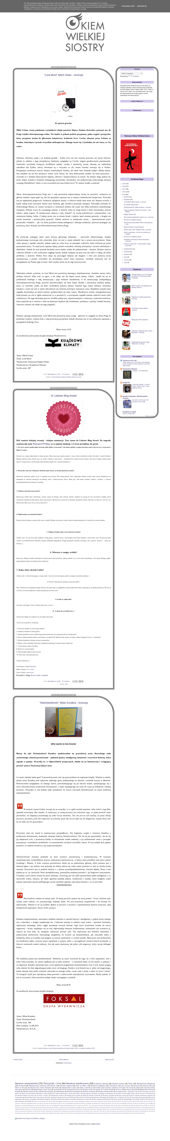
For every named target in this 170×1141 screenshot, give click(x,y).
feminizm (136, 1086)
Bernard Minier (29, 1097)
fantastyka (70, 1089)
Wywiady (69, 1095)
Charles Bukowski (45, 1088)
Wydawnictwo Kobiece (57, 1095)
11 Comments (66, 1045)
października (128, 249)
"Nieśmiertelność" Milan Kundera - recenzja (63, 702)
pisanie (114, 1111)
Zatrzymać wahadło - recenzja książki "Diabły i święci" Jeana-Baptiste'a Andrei (141, 386)
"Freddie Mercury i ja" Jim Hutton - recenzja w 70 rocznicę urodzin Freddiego (142, 276)
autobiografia (60, 1091)
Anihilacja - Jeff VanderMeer (140, 370)
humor (28, 1107)
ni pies (101, 1111)
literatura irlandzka (55, 1093)
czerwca (127, 260)
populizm (129, 1111)
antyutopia (50, 1091)
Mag (60, 1097)
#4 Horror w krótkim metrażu (132, 220)
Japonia (126, 1101)
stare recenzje (125, 1086)
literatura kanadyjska (73, 1091)
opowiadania (113, 1086)
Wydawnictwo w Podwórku (116, 1097)
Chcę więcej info (128, 6)
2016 (124, 192)
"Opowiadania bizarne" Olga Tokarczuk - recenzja (140, 343)
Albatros (111, 1093)
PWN (71, 1097)
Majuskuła (32, 666)
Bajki (54, 1101)
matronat (88, 1111)
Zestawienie (69, 1105)
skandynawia (32, 1088)
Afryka (35, 1101)
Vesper (32, 1095)
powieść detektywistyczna (141, 1111)
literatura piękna (66, 1086)
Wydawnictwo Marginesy (146, 1084)
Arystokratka (43, 1101)
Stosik (57, 1088)
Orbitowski (70, 1103)
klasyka (41, 1107)
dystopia (140, 1097)
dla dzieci (118, 1105)
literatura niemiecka (89, 1091)
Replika (90, 1103)
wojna (132, 1113)
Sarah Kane (111, 1103)
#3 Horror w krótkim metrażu (132, 237)
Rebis (130, 1084)
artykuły (138, 1088)
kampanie (34, 1107)
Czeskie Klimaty (55, 377)
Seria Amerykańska (122, 1103)
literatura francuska (29, 1091)
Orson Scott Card (143, 1093)
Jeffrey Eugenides (51, 1097)
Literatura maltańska (20, 1103)
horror (78, 1089)
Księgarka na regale (129, 412)
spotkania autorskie (110, 1113)
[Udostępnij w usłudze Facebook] (80, 374)
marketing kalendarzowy (76, 1111)
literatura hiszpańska (70, 1099)
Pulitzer (78, 1097)
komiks (47, 1107)
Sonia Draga (85, 1097)
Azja (49, 1101)
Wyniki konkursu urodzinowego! (134, 227)
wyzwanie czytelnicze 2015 (87, 1048)
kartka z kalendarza (86, 1088)
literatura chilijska (87, 1107)
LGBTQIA (41, 1091)
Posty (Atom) (67, 1063)
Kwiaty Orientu (144, 1101)
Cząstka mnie (29, 672)
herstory (22, 1107)
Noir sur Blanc (81, 1086)
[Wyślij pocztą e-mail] (73, 374)
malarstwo (56, 1111)
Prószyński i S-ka (52, 1083)
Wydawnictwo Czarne (69, 1088)
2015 (124, 194)
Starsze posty (109, 1059)
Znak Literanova (79, 1105)
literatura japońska (147, 1095)
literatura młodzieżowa (70, 1109)
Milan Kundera (70, 1048)
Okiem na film (19, 1088)
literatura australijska (31, 1099)
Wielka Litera (25, 1093)
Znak (127, 1097)
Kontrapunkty (134, 1101)
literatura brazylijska (108, 1095)
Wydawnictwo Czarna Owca (42, 1089)
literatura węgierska (97, 1099)
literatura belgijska (76, 1107)
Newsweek (54, 1103)
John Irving (129, 1088)
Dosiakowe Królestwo (130, 369)
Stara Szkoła (133, 1103)
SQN (135, 1089)
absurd (134, 1097)
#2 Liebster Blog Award (64, 395)
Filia (110, 1101)
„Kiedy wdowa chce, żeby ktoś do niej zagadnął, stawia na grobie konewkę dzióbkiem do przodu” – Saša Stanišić (137, 364)
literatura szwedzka (46, 1111)
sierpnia (126, 254)
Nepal (46, 1103)
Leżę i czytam (29, 669)
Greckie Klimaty (39, 1097)
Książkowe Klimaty (66, 377)
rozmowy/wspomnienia (78, 1113)
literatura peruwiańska (110, 1109)
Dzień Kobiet (103, 1101)
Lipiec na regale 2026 (129, 413)
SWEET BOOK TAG (130, 214)
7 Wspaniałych (131, 1091)
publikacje (51, 1113)
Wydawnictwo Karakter (33, 1105)
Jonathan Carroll (120, 1093)
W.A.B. (77, 1048)
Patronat (152, 1093)
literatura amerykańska (26, 1083)
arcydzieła (77, 1095)
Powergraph (145, 1091)
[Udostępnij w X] (78, 374)
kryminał (22, 1086)
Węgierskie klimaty (59, 1105)
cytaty (111, 1105)
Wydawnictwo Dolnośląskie (99, 1097)
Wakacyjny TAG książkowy (139, 320)
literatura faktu (147, 1086)
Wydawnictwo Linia (47, 1105)
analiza (95, 1105)
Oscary (66, 1097)
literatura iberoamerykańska (126, 1107)
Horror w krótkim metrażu (124, 1089)
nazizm (95, 1111)
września (127, 252)
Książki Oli (126, 382)
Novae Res (62, 1103)
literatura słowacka (104, 1091)
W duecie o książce (42, 1095)
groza (16, 1107)
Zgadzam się (142, 6)
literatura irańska (31, 1109)
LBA (66, 684)
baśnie (101, 1105)
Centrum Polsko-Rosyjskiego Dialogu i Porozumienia (84, 1101)
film (152, 1105)
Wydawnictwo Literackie (38, 1086)
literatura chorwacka (99, 1107)
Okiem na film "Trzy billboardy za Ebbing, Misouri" (141, 286)
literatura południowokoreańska (140, 1109)
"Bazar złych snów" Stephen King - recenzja (137, 230)
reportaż (97, 1089)
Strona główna (63, 1059)
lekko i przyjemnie (60, 1107)
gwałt (146, 1097)
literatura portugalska (123, 1109)
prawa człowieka (42, 1113)
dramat (125, 1105)
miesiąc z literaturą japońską (83, 1093)
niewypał (56, 1089)
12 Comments (66, 374)
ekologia (131, 1105)
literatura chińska (43, 1093)
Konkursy (28, 1089)
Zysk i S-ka (88, 1105)
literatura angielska (98, 1086)
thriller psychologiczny (100, 1093)
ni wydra (107, 1111)
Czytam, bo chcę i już (130, 360)
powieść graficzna (140, 1099)
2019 (124, 183)
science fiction (99, 1113)
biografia (18, 1091)
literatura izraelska (134, 1095)
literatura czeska (76, 377)
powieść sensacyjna (30, 1113)
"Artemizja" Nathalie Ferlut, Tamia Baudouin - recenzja (141, 331)
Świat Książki (139, 1113)
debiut (84, 1095)
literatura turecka (84, 1099)
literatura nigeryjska (97, 1109)
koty (52, 1107)
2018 (124, 186)
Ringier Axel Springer (99, 1103)
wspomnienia (18, 1097)
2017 (124, 189)
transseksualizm (19, 1101)
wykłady (29, 1101)
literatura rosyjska (68, 1093)
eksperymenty (139, 1105)
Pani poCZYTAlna (41, 444)
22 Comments (66, 681)
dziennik (91, 1095)
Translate (136, 76)
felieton (147, 1105)
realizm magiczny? (61, 1113)
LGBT (151, 1101)
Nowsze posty (18, 1059)
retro (69, 1113)
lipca (125, 257)
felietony (33, 1093)
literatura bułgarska (44, 1099)
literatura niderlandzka (84, 1109)
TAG (63, 1089)
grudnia (126, 197)
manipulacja (64, 1111)
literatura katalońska (43, 1109)
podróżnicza (121, 1111)
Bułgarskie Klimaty (63, 1101)
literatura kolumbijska (56, 1109)
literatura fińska (57, 1099)
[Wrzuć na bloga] (76, 374)
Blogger (97, 1124)
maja (125, 262)
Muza (41, 1103)
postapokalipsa (128, 1099)
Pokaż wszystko (150, 416)
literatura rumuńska (33, 1111)
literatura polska (118, 1084)
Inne (120, 1101)
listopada (127, 199)
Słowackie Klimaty (22, 1095)
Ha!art (115, 1101)
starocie (150, 1099)
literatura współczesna (59, 1048)
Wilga (151, 1103)
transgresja (126, 1113)
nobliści (98, 1088)
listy (68, 1107)
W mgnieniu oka (143, 1103)
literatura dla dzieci (112, 1107)
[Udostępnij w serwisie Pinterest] (82, 374)
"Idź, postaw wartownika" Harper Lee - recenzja (138, 217)
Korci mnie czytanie (39, 675)
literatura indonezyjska (142, 1107)
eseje (145, 1088)
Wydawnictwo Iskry (20, 1105)
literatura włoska (110, 1099)
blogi (107, 1105)
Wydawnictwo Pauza (146, 1089)
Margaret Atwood (33, 1103)
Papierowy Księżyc (80, 1103)
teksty (119, 1113)
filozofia (40, 1048)
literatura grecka (122, 1095)
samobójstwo (90, 1113)
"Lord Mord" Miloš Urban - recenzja (63, 75)
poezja (119, 1099)
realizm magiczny (118, 1091)
